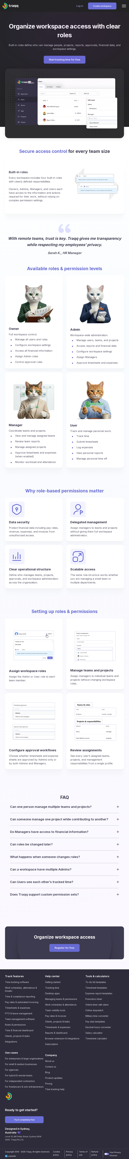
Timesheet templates (96, 987)
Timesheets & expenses (17, 1007)
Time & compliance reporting (20, 996)
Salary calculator (94, 1033)
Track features (14, 976)
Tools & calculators (97, 976)
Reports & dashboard (56, 1033)
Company (51, 1055)
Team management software (20, 1019)
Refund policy (94, 1153)
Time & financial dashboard (19, 1030)
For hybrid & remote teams (18, 1075)
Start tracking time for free (64, 59)
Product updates (53, 1078)
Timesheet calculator (96, 1038)
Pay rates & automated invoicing (21, 1002)
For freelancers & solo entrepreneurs (24, 1086)
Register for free (64, 947)
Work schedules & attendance (60, 1004)
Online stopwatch (94, 1010)
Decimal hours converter (98, 1027)
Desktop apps (52, 993)
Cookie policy (56, 1153)
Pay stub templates (95, 1021)
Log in (79, 6)
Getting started (52, 982)
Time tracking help (54, 1089)
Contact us (50, 1066)
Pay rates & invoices (55, 1016)
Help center (52, 976)
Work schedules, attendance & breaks (21, 989)
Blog (47, 1072)
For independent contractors (20, 1081)
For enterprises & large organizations (24, 1058)
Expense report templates (98, 993)
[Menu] (123, 5)
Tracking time (52, 987)
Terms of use (83, 1153)
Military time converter (96, 1016)
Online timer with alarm (97, 1004)
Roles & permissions (15, 1024)
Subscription (51, 1044)
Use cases (11, 1052)
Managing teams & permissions (61, 999)
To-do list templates (95, 982)
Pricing (48, 1083)
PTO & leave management (18, 1013)
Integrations (11, 1041)
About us (49, 1061)
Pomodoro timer (93, 999)
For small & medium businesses (21, 1064)
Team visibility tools (55, 1010)
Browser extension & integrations (62, 1038)
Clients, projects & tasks (17, 1036)
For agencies (12, 1069)
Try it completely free (24, 1119)
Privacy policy (69, 1153)
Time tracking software (17, 982)
